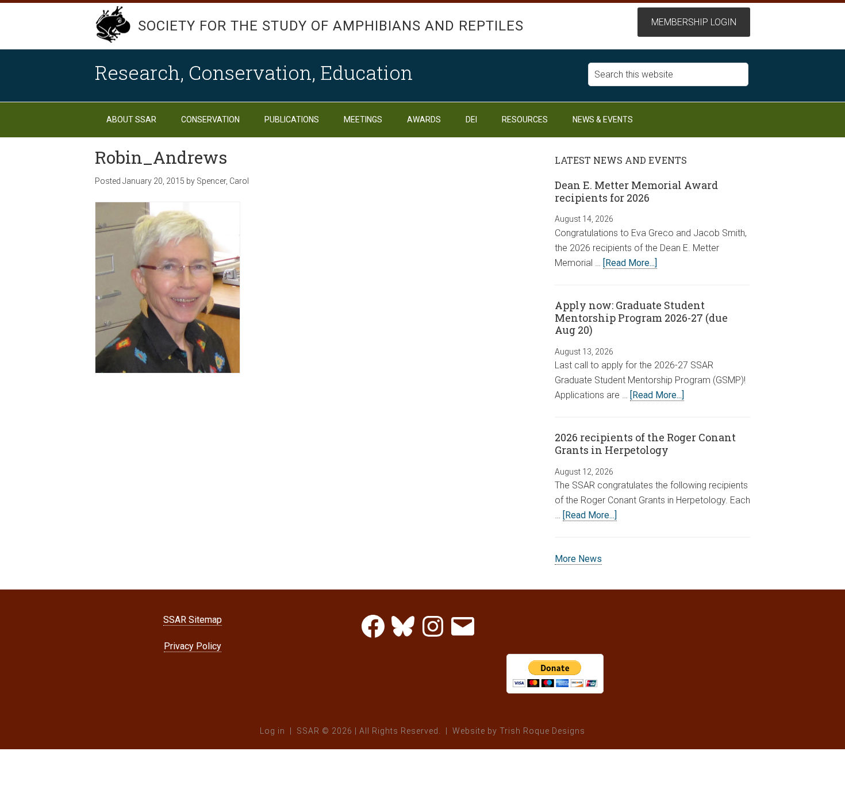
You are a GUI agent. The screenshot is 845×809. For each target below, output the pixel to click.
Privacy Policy (192, 646)
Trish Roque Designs (542, 730)
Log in (272, 730)
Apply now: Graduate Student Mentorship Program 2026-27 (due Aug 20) (641, 317)
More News (578, 558)
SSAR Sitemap (192, 619)
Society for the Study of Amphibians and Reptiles (331, 26)
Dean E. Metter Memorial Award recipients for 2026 (636, 191)
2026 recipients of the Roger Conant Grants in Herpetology (645, 443)
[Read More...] (630, 262)
